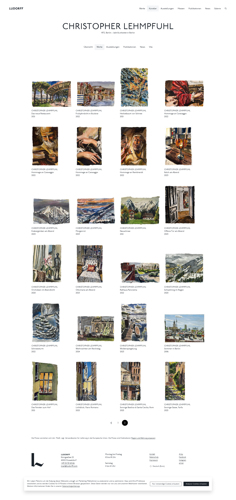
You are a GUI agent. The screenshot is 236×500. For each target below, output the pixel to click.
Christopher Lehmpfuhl (118, 27)
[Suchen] (226, 8)
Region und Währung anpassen (143, 438)
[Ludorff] (16, 8)
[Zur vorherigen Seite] (111, 423)
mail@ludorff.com (69, 466)
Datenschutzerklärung (70, 486)
